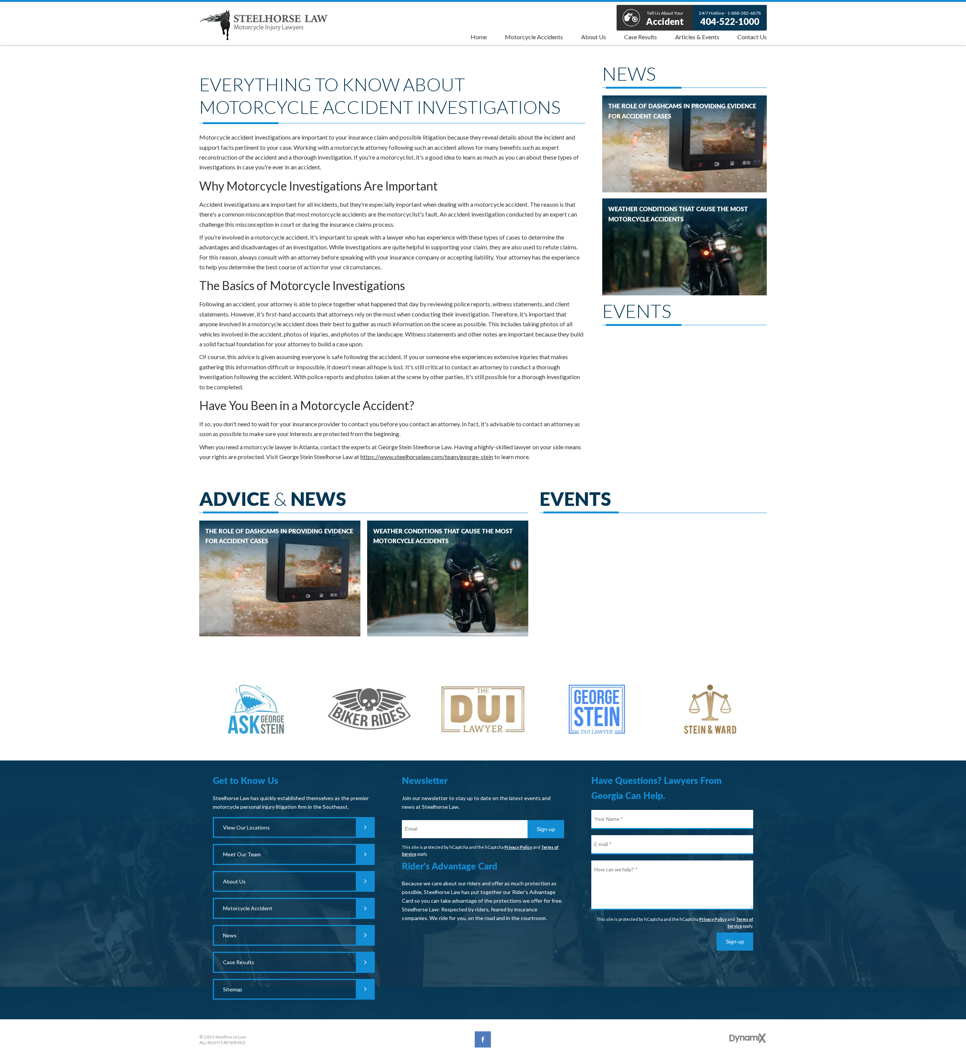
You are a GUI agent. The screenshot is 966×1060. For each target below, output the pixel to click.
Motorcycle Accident (247, 908)
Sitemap (232, 989)
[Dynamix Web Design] (747, 1038)
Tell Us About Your (665, 18)
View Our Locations (246, 827)
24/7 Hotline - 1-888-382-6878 (730, 18)
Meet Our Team (242, 854)
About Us (234, 881)
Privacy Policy (518, 847)
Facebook (483, 1039)
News (230, 935)
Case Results (238, 962)
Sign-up (546, 829)
